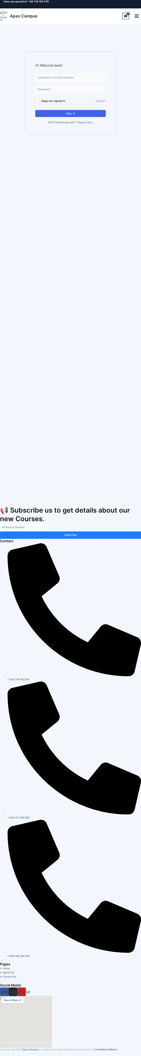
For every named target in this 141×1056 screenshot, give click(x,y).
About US (8, 972)
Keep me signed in (53, 101)
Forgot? (101, 101)
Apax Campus (23, 16)
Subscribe (70, 535)
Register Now (85, 122)
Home (6, 968)
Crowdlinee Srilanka (105, 1049)
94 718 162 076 (39, 1)
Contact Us (9, 976)
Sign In (70, 113)
